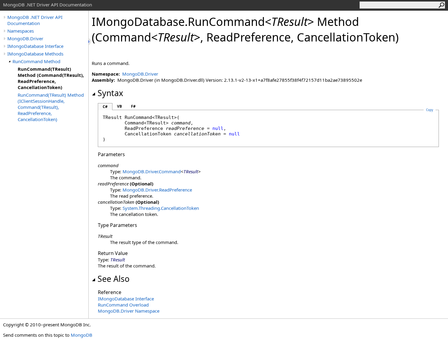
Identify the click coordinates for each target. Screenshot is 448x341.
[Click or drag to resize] (89, 41)
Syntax (110, 93)
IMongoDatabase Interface (35, 46)
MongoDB (81, 335)
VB (119, 106)
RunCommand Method (36, 61)
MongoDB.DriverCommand (152, 171)
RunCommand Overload (123, 305)
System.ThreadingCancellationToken (161, 208)
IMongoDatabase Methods (35, 54)
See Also (114, 278)
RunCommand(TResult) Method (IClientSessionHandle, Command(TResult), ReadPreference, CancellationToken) (51, 107)
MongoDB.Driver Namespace (128, 311)
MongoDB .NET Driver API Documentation (34, 20)
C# (105, 106)
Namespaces (20, 31)
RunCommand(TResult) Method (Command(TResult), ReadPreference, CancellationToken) (51, 78)
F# (133, 106)
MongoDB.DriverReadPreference (157, 190)
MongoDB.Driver (25, 38)
